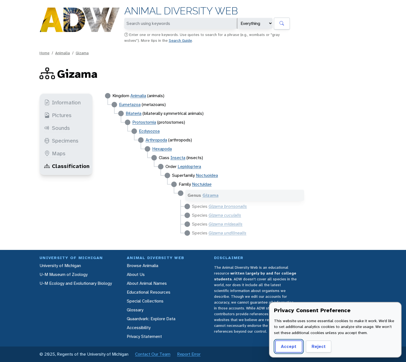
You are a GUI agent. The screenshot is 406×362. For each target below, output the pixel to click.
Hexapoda (162, 149)
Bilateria (133, 113)
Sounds (61, 127)
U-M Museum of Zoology (63, 274)
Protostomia (144, 122)
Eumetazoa (130, 104)
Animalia (62, 52)
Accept (288, 346)
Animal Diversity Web (181, 11)
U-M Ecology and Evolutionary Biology (75, 283)
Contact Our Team (152, 354)
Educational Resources (148, 292)
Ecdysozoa (149, 131)
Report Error (189, 354)
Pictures (62, 115)
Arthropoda (156, 140)
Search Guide (180, 40)
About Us (136, 274)
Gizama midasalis (225, 224)
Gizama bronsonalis (228, 206)
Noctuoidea (207, 175)
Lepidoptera (189, 166)
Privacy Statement (144, 336)
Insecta (177, 158)
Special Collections (145, 301)
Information (66, 102)
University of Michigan (60, 265)
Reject (319, 346)
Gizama (82, 52)
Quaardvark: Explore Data (151, 319)
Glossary (135, 310)
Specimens (65, 140)
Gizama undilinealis (227, 233)
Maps (58, 153)
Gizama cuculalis (225, 215)
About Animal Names (147, 283)
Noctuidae (202, 184)
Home (44, 52)
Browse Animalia (142, 265)
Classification (70, 166)
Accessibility (139, 327)
